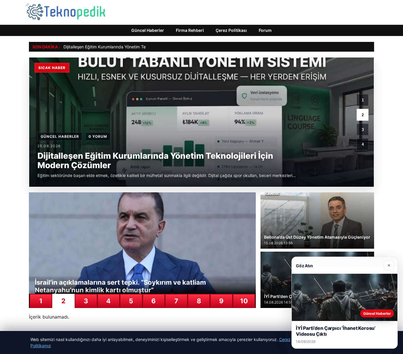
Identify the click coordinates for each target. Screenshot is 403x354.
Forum (265, 30)
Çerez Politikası (231, 30)
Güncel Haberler (147, 30)
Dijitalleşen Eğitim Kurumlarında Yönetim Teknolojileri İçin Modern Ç (127, 46)
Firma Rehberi (190, 30)
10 (244, 301)
